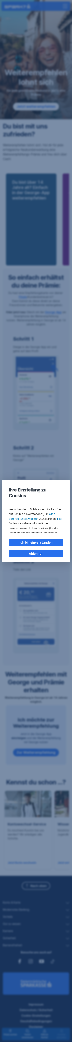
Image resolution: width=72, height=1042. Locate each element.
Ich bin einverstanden (36, 542)
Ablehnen (36, 554)
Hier (59, 518)
